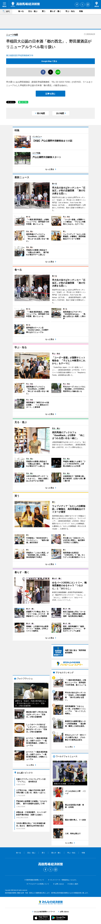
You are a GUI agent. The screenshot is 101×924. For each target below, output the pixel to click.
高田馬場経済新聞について (35, 880)
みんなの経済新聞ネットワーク (50, 902)
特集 (81, 11)
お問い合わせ (59, 884)
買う (44, 11)
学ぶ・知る (70, 11)
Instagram (88, 4)
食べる (21, 11)
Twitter (82, 4)
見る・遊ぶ (32, 11)
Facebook (77, 4)
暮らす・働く (55, 11)
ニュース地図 (12, 34)
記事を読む (50, 93)
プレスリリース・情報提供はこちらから (63, 880)
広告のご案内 (73, 884)
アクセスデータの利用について (38, 884)
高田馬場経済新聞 (25, 4)
